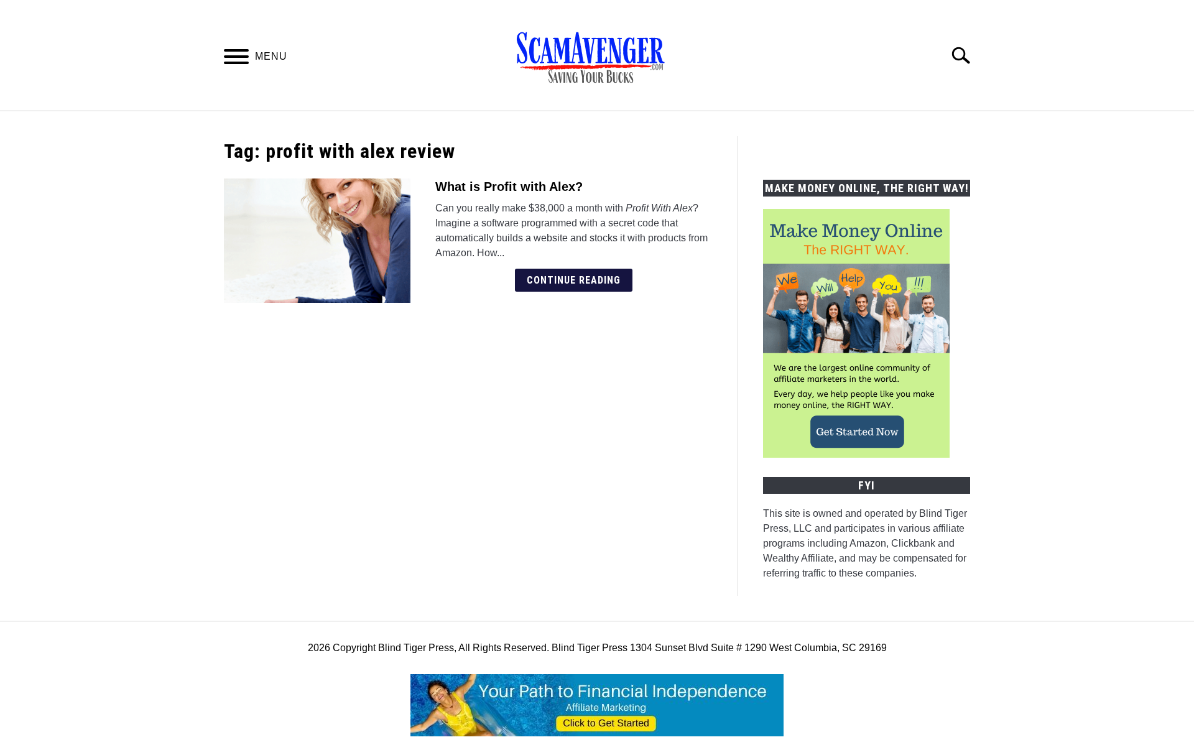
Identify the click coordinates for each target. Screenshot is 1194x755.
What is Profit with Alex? (509, 186)
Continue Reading (574, 280)
